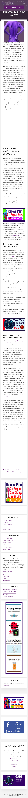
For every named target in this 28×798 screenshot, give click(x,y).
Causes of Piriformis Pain (18, 470)
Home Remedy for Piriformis (9, 591)
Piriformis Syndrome (7, 520)
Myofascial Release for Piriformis (10, 589)
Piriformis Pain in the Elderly (14, 472)
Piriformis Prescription (8, 596)
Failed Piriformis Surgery (8, 594)
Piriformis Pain (7, 470)
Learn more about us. (7, 571)
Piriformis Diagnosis (7, 547)
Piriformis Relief (6, 549)
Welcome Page (14, 758)
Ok (7, 7)
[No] (26, 5)
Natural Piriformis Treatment (9, 593)
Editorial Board (6, 580)
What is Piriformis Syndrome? (9, 538)
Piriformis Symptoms (7, 524)
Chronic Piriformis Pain (8, 540)
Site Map (5, 574)
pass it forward (6, 685)
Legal (4, 578)
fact (15, 86)
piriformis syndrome (10, 256)
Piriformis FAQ (6, 544)
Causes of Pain (6, 522)
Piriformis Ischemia (7, 545)
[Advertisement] (14, 127)
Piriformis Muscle (7, 542)
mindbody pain (15, 235)
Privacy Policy (6, 576)
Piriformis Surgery (7, 529)
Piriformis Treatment (7, 526)
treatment (5, 396)
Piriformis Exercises (7, 527)
